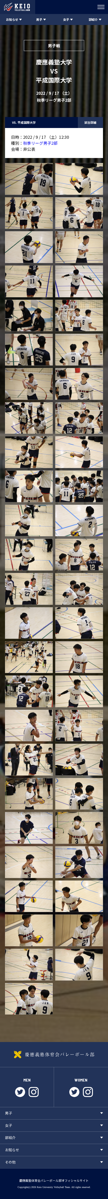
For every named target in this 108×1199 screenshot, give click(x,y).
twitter (20, 1092)
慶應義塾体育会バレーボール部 (54, 1054)
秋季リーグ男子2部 (40, 143)
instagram (34, 1092)
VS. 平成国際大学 (24, 122)
